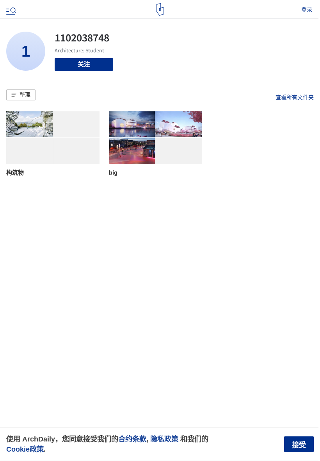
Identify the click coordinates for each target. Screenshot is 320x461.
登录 (306, 9)
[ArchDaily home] (160, 9)
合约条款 (132, 439)
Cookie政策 (25, 449)
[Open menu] (10, 9)
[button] (21, 94)
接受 (299, 445)
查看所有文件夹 (295, 97)
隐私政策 (164, 439)
